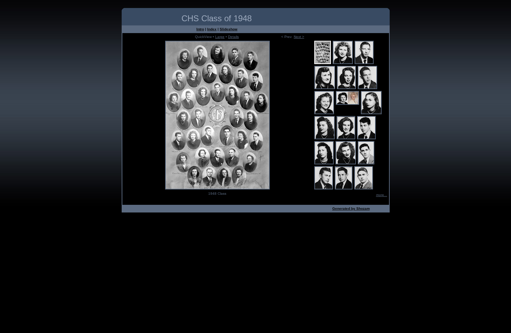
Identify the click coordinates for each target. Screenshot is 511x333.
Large (220, 37)
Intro (200, 29)
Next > (299, 37)
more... (381, 195)
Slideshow (228, 29)
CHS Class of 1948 (216, 18)
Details (233, 37)
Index (212, 29)
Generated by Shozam (351, 208)
